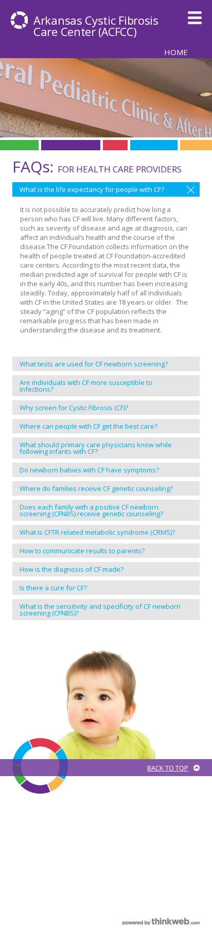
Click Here (193, 847)
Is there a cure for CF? (53, 587)
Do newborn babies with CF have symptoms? (89, 470)
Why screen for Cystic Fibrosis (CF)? (74, 407)
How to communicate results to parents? (82, 550)
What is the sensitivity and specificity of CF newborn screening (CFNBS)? (100, 610)
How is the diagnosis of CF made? (71, 569)
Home (176, 51)
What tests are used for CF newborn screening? (94, 363)
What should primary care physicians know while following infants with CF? (96, 448)
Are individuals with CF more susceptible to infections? (86, 386)
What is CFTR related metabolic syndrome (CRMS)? (97, 532)
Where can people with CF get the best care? (88, 426)
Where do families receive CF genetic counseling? (96, 488)
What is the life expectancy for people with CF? (92, 189)
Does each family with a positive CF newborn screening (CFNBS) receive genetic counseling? (91, 510)
